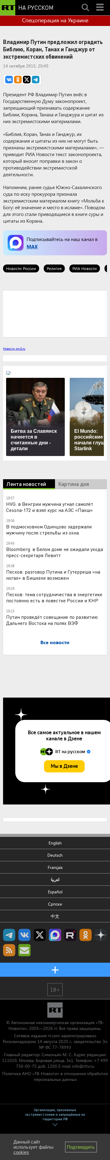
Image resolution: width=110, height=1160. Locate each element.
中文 (55, 916)
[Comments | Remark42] (55, 313)
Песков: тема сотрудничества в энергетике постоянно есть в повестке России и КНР (54, 597)
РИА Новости (84, 268)
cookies (21, 1152)
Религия (54, 268)
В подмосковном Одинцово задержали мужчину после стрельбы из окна (49, 529)
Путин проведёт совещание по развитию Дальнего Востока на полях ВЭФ (52, 620)
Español (55, 892)
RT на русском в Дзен (101, 935)
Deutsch (55, 855)
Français (55, 867)
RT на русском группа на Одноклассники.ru (85, 935)
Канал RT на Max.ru (55, 935)
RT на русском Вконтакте (24, 935)
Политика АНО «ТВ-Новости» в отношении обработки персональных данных (55, 1076)
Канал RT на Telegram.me (9, 935)
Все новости (54, 642)
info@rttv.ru (83, 1066)
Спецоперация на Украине (55, 20)
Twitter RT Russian (40, 935)
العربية (55, 879)
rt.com (54, 1035)
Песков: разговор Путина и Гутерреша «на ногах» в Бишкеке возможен (53, 574)
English (55, 843)
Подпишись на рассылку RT (24, 950)
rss (9, 950)
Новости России (21, 268)
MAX (32, 246)
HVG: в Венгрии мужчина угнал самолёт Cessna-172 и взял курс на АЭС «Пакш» (49, 507)
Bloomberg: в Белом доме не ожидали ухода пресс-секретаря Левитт (54, 552)
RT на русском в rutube (70, 935)
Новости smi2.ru (14, 348)
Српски (55, 904)
